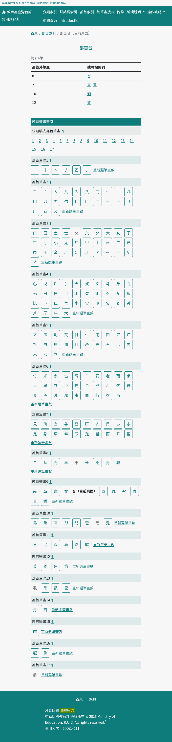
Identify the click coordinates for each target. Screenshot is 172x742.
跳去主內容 (28, 3)
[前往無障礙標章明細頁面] (67, 710)
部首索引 (87, 11)
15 (34, 149)
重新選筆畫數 (103, 169)
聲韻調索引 (68, 11)
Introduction (70, 20)
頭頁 (92, 698)
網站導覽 (42, 3)
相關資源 (50, 20)
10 (96, 140)
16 (43, 149)
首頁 (34, 33)
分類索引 (50, 11)
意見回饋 (52, 710)
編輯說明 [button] (134, 11)
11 (105, 140)
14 (132, 140)
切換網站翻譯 (58, 3)
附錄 (120, 11)
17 (52, 149)
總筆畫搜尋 (105, 11)
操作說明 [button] (154, 11)
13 (123, 140)
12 (114, 140)
